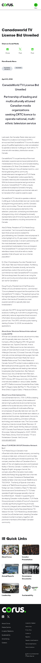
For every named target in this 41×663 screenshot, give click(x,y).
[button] (35, 5)
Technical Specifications (30, 643)
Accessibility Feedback (30, 623)
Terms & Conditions (29, 647)
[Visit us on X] (8, 617)
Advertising (5, 639)
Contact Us (28, 633)
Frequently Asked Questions (31, 640)
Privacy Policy (28, 630)
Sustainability (6, 635)
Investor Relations (7, 631)
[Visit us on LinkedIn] (3, 617)
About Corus (6, 623)
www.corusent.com (9, 440)
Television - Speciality (7, 68)
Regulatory (27, 636)
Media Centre (6, 627)
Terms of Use (28, 626)
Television (18, 67)
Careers (4, 643)
